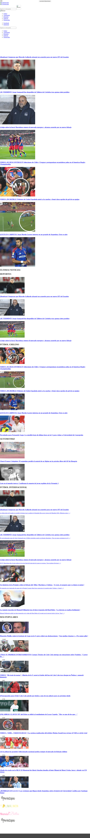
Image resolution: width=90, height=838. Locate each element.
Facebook (6, 23)
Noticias (6, 18)
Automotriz (7, 15)
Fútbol (5, 13)
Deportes (6, 17)
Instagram (6, 24)
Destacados (7, 20)
